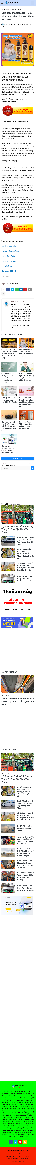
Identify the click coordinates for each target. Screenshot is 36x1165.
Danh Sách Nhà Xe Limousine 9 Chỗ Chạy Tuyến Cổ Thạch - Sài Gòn (18, 701)
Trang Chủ (18, 1154)
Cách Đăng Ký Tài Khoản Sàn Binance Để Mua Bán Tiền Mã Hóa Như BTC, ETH (9, 354)
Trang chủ (5, 9)
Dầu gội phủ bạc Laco (9, 261)
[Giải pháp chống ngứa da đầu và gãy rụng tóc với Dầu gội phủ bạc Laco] (27, 367)
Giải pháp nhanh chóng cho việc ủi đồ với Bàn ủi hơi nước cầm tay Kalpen (8, 378)
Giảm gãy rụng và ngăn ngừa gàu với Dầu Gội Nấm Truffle (9, 400)
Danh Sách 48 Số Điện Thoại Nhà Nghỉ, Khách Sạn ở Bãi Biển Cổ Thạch (25, 852)
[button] (2, 3)
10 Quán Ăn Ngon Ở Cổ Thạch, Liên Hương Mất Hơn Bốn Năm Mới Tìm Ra (25, 566)
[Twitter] (12, 289)
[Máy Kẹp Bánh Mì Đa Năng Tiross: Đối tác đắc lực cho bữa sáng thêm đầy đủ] (9, 415)
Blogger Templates (14, 1150)
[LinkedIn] (21, 289)
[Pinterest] (25, 289)
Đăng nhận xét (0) (18, 458)
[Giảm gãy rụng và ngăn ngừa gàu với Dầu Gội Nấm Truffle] (9, 391)
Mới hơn (5, 463)
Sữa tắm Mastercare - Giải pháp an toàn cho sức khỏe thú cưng (26, 353)
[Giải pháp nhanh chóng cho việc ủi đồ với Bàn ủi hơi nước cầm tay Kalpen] (9, 367)
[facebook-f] (11, 1142)
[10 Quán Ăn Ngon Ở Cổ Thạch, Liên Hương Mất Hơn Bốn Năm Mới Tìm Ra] (9, 566)
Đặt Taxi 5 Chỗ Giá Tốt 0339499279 (18, 1159)
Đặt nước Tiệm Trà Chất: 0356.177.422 (18, 1156)
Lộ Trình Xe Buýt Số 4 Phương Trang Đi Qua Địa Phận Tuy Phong (17, 529)
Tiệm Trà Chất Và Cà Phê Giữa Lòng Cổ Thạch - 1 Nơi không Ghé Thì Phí (25, 840)
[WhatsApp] (17, 289)
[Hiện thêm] (3, 293)
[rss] (25, 1142)
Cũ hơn (31, 463)
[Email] (30, 289)
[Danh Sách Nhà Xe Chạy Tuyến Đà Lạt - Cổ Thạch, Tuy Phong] (9, 578)
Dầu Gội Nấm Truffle (8, 256)
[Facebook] (8, 289)
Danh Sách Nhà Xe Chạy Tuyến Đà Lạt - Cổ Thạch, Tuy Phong (25, 578)
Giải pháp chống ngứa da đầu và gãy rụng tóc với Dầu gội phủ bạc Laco (26, 377)
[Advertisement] (18, 488)
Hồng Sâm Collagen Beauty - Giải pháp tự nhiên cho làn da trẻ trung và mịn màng (26, 402)
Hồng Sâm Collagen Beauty (11, 251)
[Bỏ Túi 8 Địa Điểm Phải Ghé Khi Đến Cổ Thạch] (9, 828)
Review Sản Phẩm (15, 9)
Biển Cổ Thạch (17, 301)
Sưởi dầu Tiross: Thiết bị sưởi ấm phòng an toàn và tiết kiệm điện (26, 425)
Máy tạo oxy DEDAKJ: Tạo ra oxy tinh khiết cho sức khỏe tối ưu (8, 449)
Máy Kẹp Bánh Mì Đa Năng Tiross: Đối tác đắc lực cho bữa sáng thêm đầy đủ (9, 426)
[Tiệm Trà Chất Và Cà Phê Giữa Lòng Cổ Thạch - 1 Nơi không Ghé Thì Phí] (9, 840)
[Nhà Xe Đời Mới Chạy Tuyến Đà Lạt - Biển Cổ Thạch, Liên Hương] (9, 876)
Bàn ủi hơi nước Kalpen (9, 246)
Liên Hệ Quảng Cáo (18, 1161)
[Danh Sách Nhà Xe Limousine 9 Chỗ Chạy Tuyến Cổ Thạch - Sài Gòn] (18, 684)
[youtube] (20, 1142)
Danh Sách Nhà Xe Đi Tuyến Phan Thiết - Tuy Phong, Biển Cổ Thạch (25, 541)
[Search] (32, 468)
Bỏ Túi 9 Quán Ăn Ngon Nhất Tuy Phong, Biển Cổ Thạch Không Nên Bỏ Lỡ (25, 553)
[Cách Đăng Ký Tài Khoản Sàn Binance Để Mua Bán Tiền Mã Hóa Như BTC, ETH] (9, 343)
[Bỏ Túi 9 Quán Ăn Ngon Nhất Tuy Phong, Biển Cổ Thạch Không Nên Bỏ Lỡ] (9, 553)
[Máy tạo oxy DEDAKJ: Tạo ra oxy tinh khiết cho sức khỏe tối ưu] (9, 439)
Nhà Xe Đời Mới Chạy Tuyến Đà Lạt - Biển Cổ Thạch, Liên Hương (25, 876)
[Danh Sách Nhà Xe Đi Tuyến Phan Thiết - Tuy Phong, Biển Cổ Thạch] (9, 541)
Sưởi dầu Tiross (7, 266)
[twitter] (16, 1142)
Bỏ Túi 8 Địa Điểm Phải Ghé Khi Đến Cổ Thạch (25, 828)
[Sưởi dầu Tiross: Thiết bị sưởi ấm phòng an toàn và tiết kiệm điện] (27, 415)
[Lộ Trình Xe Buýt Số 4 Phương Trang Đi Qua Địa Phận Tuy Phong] (18, 514)
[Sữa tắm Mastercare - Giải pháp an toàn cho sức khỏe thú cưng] (27, 343)
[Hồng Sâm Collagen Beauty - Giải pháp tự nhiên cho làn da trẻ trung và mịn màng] (27, 391)
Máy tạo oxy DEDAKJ (9, 271)
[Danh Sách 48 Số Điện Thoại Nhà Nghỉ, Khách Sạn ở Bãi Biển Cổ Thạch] (9, 852)
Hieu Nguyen (24, 1150)
